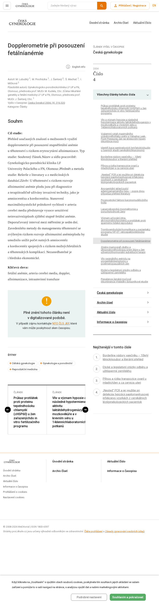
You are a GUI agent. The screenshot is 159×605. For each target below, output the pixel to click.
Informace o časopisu (112, 322)
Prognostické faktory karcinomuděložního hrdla (124, 201)
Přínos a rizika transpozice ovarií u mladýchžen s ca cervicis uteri (120, 167)
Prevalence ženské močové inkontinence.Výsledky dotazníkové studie (124, 280)
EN (154, 6)
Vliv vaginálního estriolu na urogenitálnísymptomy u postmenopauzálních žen (115, 261)
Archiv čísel (121, 23)
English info (78, 66)
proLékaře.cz (22, 7)
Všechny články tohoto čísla (116, 94)
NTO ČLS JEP (60, 323)
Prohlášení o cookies (15, 492)
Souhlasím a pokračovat (127, 597)
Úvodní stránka (99, 23)
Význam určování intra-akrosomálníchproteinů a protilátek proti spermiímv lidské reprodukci (123, 220)
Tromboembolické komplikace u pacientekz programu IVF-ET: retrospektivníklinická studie (125, 232)
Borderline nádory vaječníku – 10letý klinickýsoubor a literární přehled (121, 158)
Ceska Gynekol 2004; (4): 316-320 (46, 102)
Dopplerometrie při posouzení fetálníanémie (125, 240)
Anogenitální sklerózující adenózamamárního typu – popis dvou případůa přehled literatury (122, 191)
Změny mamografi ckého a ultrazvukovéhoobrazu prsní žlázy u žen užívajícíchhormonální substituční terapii (123, 250)
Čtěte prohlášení (93, 531)
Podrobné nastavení (89, 597)
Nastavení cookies (13, 497)
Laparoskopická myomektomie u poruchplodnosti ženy (119, 210)
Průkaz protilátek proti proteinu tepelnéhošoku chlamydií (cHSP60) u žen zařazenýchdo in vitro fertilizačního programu (27, 412)
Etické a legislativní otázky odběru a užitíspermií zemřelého (121, 271)
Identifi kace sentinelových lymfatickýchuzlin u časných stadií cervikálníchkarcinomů (125, 149)
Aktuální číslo (142, 23)
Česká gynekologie (110, 293)
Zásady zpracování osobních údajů (124, 531)
